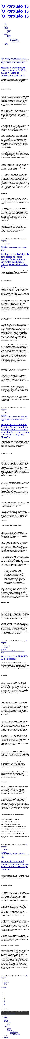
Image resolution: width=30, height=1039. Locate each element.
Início (5, 23)
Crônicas (9, 35)
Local (8, 32)
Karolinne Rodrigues (15, 42)
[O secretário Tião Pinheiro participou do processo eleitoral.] (15, 249)
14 (4, 1004)
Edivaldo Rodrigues (14, 40)
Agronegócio (7, 646)
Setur (5, 983)
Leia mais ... (4, 246)
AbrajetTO (6, 849)
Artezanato (7, 244)
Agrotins (6, 647)
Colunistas (9, 38)
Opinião (6, 43)
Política (6, 24)
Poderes (6, 27)
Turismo (6, 980)
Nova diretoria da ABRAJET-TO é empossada (14, 657)
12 (4, 1001)
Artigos (5, 26)
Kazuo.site (12, 1014)
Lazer (2, 63)
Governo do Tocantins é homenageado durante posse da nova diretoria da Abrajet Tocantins (15, 865)
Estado (8, 31)
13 (4, 1002)
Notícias (6, 28)
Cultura (5, 34)
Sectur (5, 984)
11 (4, 1000)
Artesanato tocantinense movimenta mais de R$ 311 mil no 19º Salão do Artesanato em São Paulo (14, 71)
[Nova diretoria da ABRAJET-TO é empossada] (12, 651)
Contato (6, 44)
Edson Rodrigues (14, 39)
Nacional (9, 30)
